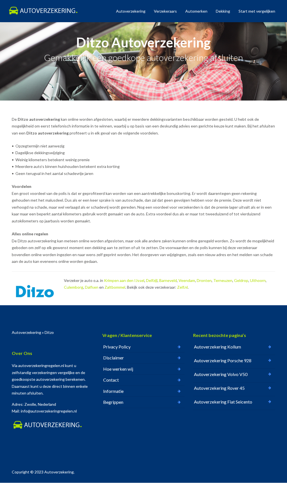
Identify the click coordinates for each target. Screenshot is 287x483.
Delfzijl (152, 280)
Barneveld (168, 280)
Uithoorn (258, 280)
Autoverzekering (130, 11)
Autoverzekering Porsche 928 (222, 360)
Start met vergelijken (257, 11)
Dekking (223, 11)
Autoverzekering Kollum (217, 346)
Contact (111, 379)
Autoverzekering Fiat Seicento (223, 401)
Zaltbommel (115, 287)
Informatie (113, 391)
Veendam (187, 280)
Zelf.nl (182, 287)
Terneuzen (222, 280)
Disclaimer (113, 357)
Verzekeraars (165, 11)
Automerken (196, 11)
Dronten (204, 280)
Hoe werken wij (118, 369)
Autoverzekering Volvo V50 (220, 374)
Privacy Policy (117, 346)
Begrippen (113, 402)
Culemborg (73, 287)
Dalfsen (91, 287)
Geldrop (241, 280)
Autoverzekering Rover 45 (219, 388)
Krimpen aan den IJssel (124, 280)
